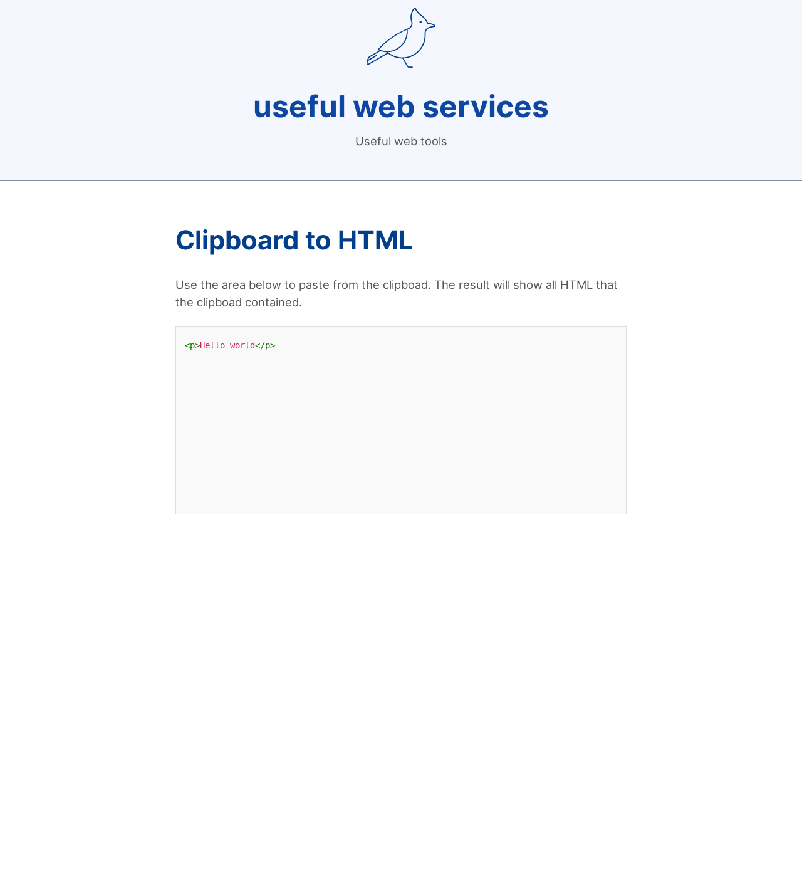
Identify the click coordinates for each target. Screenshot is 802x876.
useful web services (401, 106)
